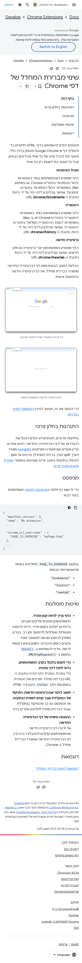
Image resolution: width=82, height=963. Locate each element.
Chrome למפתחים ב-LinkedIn (60, 921)
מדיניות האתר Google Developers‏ (36, 812)
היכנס (9, 5)
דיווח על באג (71, 849)
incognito (24, 449)
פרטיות (63, 944)
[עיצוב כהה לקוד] (69, 507)
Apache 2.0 (12, 807)
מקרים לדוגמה (70, 879)
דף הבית (74, 60)
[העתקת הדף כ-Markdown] (27, 86)
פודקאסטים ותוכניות (66, 891)
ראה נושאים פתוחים (67, 855)
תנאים (75, 944)
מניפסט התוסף (36, 490)
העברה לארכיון (70, 885)
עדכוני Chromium (68, 872)
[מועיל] (57, 69)
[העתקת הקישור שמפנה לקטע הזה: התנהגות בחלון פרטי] (31, 426)
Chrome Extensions (45, 17)
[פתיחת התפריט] (74, 5)
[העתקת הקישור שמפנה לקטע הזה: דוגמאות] (57, 757)
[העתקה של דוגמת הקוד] (75, 507)
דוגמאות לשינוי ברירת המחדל (57, 769)
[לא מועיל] (51, 69)
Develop (13, 17)
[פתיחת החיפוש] (27, 4)
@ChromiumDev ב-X (65, 909)
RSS (76, 928)
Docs (74, 17)
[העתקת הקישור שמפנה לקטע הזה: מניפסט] (58, 478)
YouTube (73, 915)
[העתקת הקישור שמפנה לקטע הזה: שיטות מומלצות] (41, 604)
